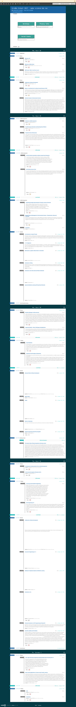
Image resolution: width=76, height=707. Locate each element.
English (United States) (65, 3)
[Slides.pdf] (29, 645)
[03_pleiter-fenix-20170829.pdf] (29, 147)
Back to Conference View (34, 3)
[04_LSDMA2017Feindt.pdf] (30, 166)
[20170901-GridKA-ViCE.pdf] (30, 694)
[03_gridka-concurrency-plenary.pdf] (30, 500)
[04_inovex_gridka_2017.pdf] (30, 364)
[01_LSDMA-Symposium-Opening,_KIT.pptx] (29, 124)
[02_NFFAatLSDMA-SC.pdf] (29, 130)
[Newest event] (13, 3)
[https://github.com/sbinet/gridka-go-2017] (29, 620)
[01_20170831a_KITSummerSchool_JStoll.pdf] (29, 469)
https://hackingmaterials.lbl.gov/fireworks (34, 636)
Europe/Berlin (56, 3)
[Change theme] (23, 3)
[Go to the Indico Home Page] (1, 3)
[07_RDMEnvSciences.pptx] (29, 225)
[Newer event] (11, 3)
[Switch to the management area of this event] (27, 3)
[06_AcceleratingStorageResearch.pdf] (30, 212)
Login (74, 3)
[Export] (20, 3)
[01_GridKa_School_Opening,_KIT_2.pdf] (29, 61)
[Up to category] (8, 3)
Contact (39, 705)
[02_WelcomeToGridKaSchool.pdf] (29, 67)
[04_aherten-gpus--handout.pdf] (30, 512)
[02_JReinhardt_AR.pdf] (29, 334)
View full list (23, 46)
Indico (13, 705)
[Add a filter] (18, 3)
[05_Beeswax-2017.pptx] (29, 95)
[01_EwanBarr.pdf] (29, 324)
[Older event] (6, 3)
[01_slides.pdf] (29, 670)
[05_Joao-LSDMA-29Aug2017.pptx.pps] (30, 194)
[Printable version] (16, 3)
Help (36, 705)
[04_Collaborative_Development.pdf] (29, 85)
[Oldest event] (4, 3)
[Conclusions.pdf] (30, 700)
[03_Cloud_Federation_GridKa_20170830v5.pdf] (30, 351)
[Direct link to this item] (43, 50)
